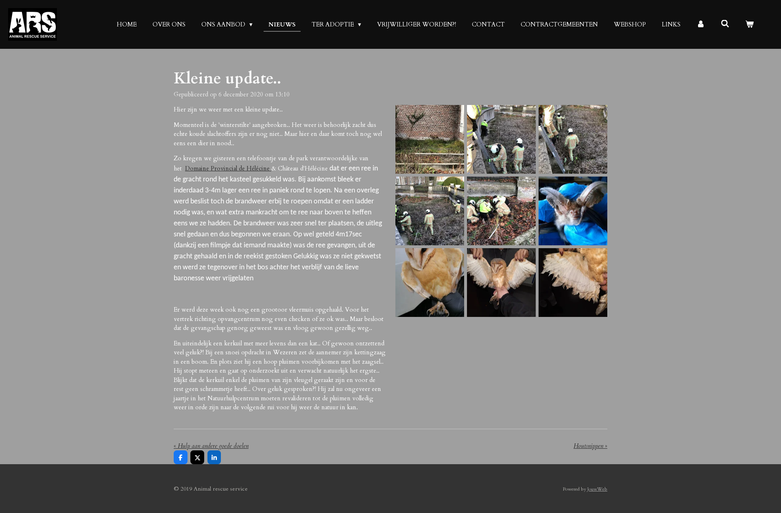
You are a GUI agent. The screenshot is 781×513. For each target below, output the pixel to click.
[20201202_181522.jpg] (501, 283)
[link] (228, 168)
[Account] (701, 24)
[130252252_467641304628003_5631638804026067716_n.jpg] (573, 283)
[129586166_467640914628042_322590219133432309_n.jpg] (501, 139)
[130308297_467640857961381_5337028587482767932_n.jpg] (429, 139)
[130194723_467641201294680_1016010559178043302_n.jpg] (573, 211)
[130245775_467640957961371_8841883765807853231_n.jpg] (573, 139)
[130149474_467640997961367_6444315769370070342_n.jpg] (429, 211)
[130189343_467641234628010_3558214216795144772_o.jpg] (429, 283)
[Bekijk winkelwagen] (749, 24)
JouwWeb (597, 489)
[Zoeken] (725, 24)
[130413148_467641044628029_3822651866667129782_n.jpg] (501, 211)
